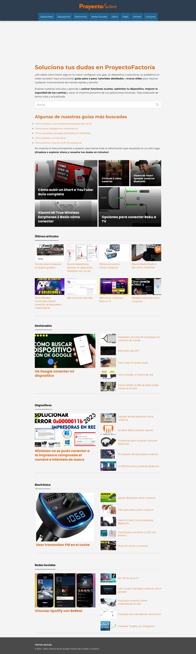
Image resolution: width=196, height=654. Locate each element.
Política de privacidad (59, 649)
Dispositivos (63, 16)
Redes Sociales (99, 16)
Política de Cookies (80, 649)
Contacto (151, 16)
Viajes (125, 16)
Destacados (46, 16)
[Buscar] (156, 104)
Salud (115, 16)
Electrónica (81, 16)
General (137, 16)
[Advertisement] (98, 41)
